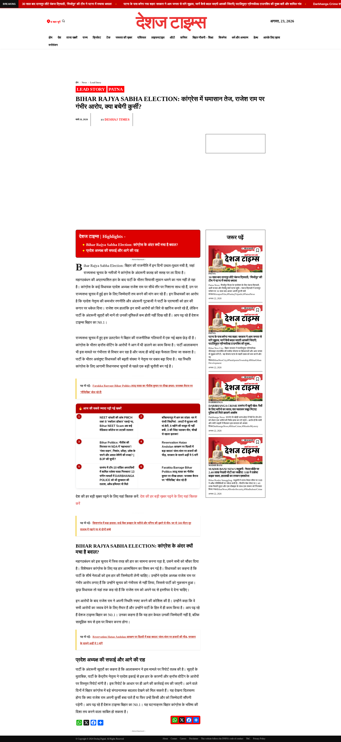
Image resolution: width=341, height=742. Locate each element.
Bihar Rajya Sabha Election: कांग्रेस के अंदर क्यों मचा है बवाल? (132, 245)
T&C (248, 738)
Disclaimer (193, 738)
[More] (261, 119)
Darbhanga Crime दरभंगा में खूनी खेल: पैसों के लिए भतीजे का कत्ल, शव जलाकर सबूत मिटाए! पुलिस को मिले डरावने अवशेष (235, 409)
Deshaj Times (117, 119)
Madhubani (215, 465)
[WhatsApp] (245, 119)
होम (77, 82)
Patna (116, 89)
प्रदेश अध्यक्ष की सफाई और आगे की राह (112, 250)
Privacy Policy (259, 738)
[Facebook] (236, 119)
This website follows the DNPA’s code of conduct (222, 738)
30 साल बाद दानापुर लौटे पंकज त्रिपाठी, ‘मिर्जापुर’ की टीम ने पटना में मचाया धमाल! (235, 279)
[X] (253, 119)
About (165, 738)
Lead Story (95, 82)
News (84, 82)
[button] (63, 21)
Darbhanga (216, 402)
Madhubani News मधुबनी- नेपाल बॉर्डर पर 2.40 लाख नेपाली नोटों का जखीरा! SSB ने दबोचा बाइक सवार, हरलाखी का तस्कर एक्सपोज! (234, 472)
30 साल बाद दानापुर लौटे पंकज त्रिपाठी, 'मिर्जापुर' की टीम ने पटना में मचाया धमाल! (67, 4)
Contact (174, 738)
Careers (183, 738)
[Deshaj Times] (97, 119)
